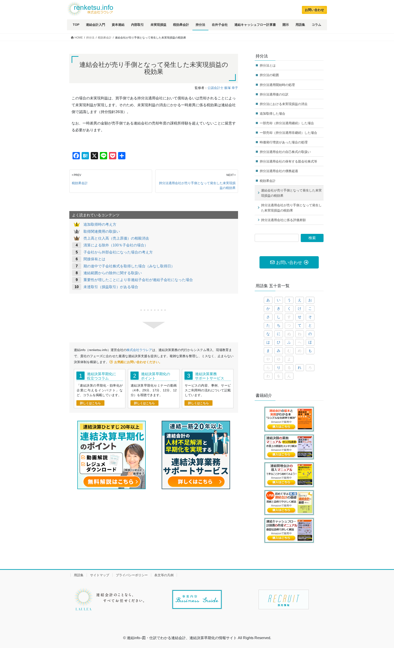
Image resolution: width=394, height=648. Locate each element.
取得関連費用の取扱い (101, 231)
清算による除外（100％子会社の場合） (115, 245)
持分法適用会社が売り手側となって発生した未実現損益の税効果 (197, 185)
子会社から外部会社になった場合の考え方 (118, 252)
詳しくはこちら (90, 403)
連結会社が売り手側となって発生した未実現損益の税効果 (291, 192)
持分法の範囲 (269, 75)
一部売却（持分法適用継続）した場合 (287, 123)
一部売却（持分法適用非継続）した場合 (288, 132)
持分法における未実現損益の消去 (284, 104)
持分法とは (268, 65)
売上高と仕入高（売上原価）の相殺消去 (116, 238)
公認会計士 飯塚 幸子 (222, 88)
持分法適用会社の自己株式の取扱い (285, 152)
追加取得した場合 (272, 113)
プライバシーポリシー (132, 575)
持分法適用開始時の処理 (277, 85)
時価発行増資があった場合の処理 (284, 142)
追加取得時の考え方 (99, 224)
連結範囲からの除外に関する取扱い (112, 273)
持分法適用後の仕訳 (274, 94)
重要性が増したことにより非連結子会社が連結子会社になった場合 (138, 280)
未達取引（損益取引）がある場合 (110, 287)
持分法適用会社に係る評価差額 (283, 220)
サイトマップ (99, 575)
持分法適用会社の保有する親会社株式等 (288, 161)
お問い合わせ (314, 10)
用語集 (78, 575)
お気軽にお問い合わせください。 (138, 362)
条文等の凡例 (164, 575)
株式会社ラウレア (139, 350)
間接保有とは (94, 259)
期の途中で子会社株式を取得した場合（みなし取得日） (129, 266)
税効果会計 (80, 183)
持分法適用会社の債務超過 (279, 171)
